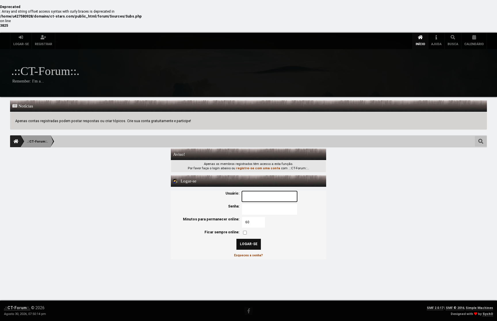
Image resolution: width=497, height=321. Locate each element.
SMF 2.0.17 (435, 308)
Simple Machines (479, 308)
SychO (488, 314)
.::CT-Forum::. (17, 307)
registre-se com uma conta (258, 168)
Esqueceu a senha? (248, 255)
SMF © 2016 (455, 308)
